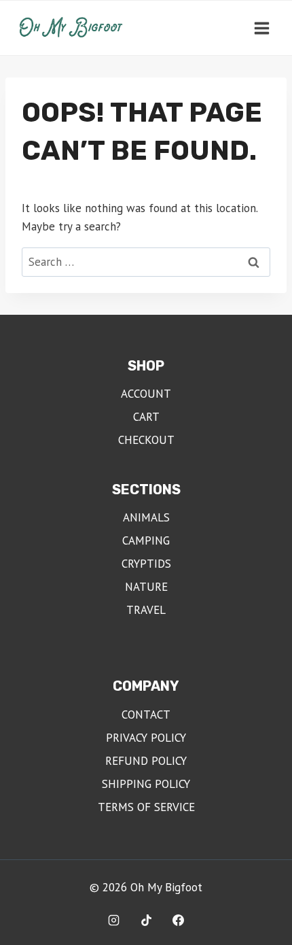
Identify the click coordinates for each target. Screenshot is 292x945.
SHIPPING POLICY (146, 783)
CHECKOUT (146, 439)
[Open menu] (261, 28)
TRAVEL (146, 609)
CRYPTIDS (146, 563)
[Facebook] (178, 919)
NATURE (146, 586)
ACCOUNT (146, 393)
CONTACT (146, 714)
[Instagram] (113, 919)
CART (146, 416)
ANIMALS (146, 517)
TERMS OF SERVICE (146, 807)
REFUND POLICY (146, 760)
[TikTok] (146, 919)
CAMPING (146, 540)
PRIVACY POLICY (146, 737)
